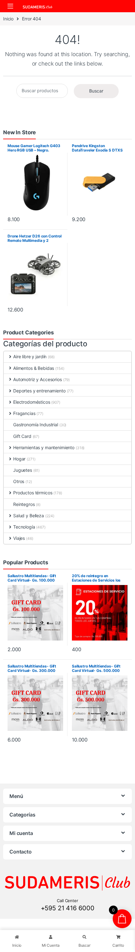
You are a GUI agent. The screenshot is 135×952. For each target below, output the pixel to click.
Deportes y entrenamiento (39, 390)
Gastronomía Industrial (35, 424)
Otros (18, 481)
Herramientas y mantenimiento (43, 447)
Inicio (8, 18)
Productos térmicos (32, 492)
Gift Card (22, 436)
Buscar (96, 90)
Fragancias (24, 413)
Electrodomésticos (31, 402)
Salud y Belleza (28, 515)
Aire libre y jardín (29, 356)
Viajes (19, 538)
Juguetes (22, 470)
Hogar (19, 458)
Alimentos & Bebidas (33, 368)
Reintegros (24, 504)
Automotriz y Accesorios (37, 379)
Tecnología (24, 526)
